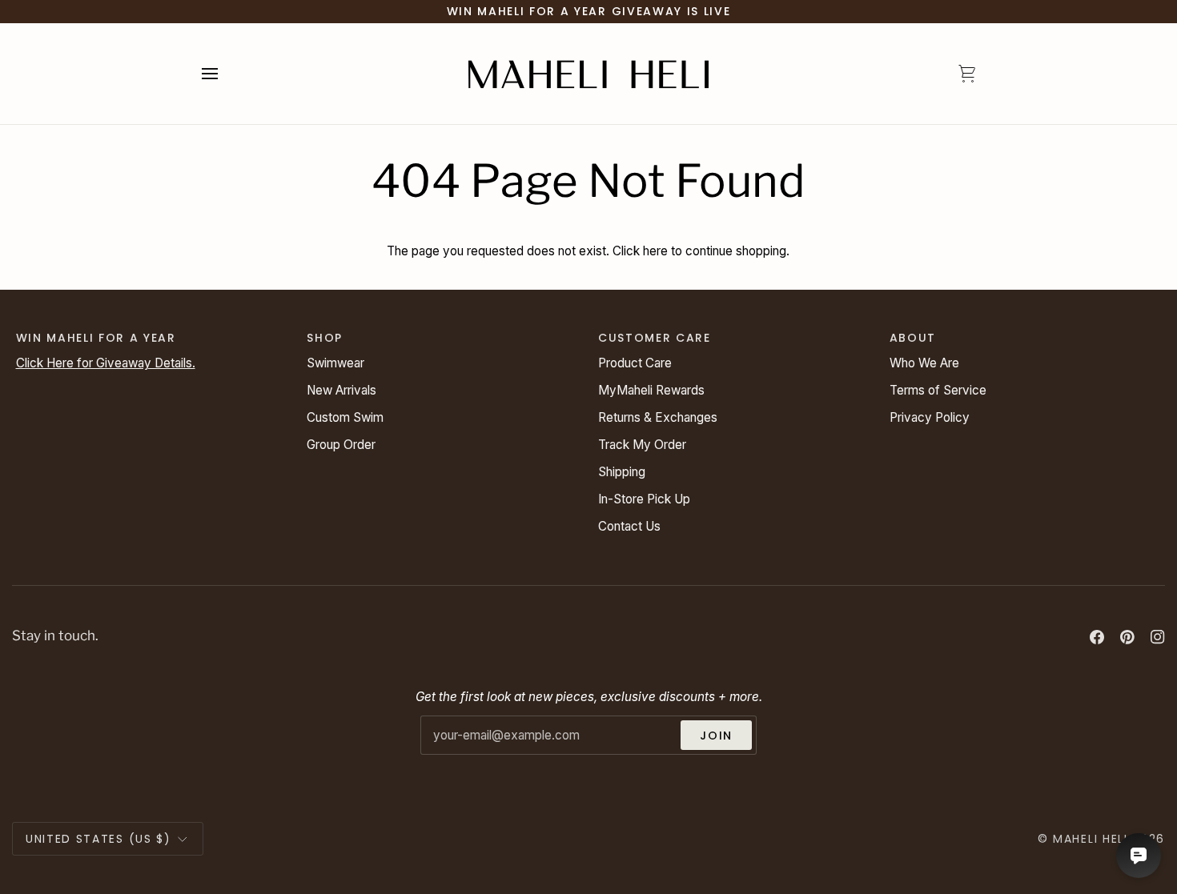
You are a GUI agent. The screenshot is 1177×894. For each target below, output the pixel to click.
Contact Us (629, 526)
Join (716, 736)
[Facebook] (1097, 637)
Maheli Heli (1090, 839)
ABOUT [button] (913, 338)
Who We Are (924, 363)
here (655, 251)
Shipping (621, 471)
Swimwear (335, 363)
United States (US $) (98, 839)
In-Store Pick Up (644, 499)
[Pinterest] (1127, 637)
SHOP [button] (325, 338)
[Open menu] (224, 73)
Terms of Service (938, 390)
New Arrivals (341, 390)
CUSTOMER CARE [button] (654, 338)
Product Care (635, 363)
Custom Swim (345, 417)
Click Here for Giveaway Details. (105, 363)
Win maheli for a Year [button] (96, 338)
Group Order (341, 444)
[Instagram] (1158, 637)
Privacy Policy (930, 417)
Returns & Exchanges (657, 417)
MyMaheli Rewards (651, 390)
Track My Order (642, 444)
